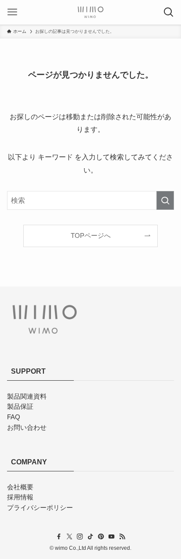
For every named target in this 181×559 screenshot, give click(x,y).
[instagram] (80, 537)
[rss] (122, 537)
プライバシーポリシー (40, 507)
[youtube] (112, 537)
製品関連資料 (27, 396)
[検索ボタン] (168, 12)
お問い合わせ (27, 427)
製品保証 (20, 406)
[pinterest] (101, 537)
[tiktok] (90, 537)
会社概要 (20, 487)
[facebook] (59, 537)
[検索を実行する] (165, 200)
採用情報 (20, 497)
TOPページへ (91, 235)
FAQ (13, 417)
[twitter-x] (69, 537)
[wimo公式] (90, 12)
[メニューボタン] (12, 12)
